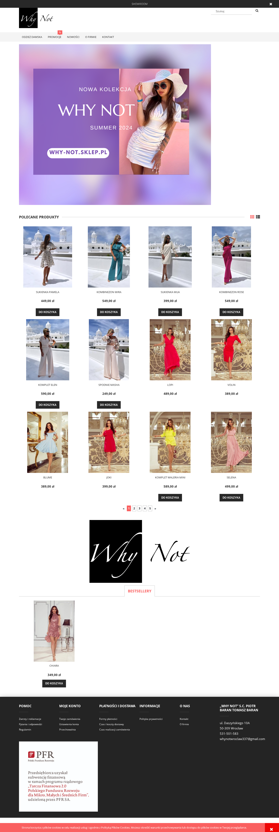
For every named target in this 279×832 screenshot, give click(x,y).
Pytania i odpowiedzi (30, 724)
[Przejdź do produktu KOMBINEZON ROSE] (231, 257)
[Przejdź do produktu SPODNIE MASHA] (108, 349)
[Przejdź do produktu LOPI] (170, 349)
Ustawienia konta (69, 724)
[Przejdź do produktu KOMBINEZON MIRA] (108, 257)
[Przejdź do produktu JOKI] (108, 442)
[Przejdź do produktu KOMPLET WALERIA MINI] (170, 442)
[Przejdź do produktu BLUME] (47, 442)
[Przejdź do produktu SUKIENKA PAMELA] (47, 257)
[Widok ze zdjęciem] (252, 217)
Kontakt (184, 719)
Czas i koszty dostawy (111, 724)
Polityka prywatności (151, 719)
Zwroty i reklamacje (30, 719)
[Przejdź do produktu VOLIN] (231, 349)
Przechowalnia (67, 729)
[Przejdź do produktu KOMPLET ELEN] (47, 349)
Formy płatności (108, 719)
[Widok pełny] (258, 217)
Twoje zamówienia (69, 719)
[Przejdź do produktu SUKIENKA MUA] (170, 257)
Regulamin (25, 729)
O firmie (184, 724)
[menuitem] (32, 37)
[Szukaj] (257, 11)
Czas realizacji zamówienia (114, 729)
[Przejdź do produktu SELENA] (231, 442)
